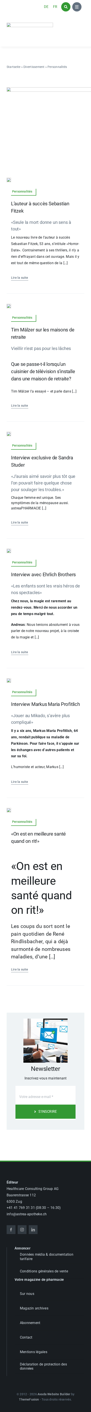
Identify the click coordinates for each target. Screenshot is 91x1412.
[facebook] (11, 1229)
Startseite (13, 67)
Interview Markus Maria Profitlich (45, 704)
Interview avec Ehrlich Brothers (43, 574)
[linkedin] (33, 1229)
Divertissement (33, 67)
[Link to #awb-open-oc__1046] (65, 6)
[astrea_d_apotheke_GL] (30, 24)
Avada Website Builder (54, 1394)
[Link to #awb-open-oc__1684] (77, 6)
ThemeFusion (29, 1399)
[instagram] (22, 1229)
